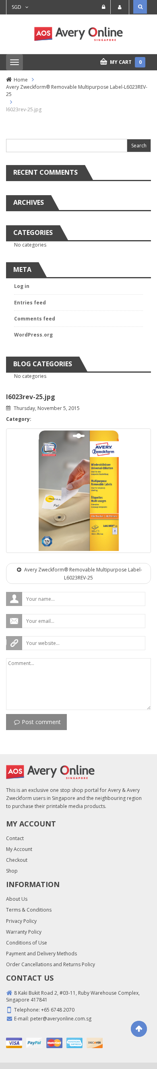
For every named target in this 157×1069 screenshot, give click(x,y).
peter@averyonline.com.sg (60, 1018)
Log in (21, 286)
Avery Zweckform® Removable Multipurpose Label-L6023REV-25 (76, 90)
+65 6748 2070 (57, 1009)
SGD (16, 7)
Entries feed (30, 302)
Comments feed (34, 318)
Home (21, 79)
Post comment (41, 722)
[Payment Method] (14, 1043)
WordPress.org (33, 334)
